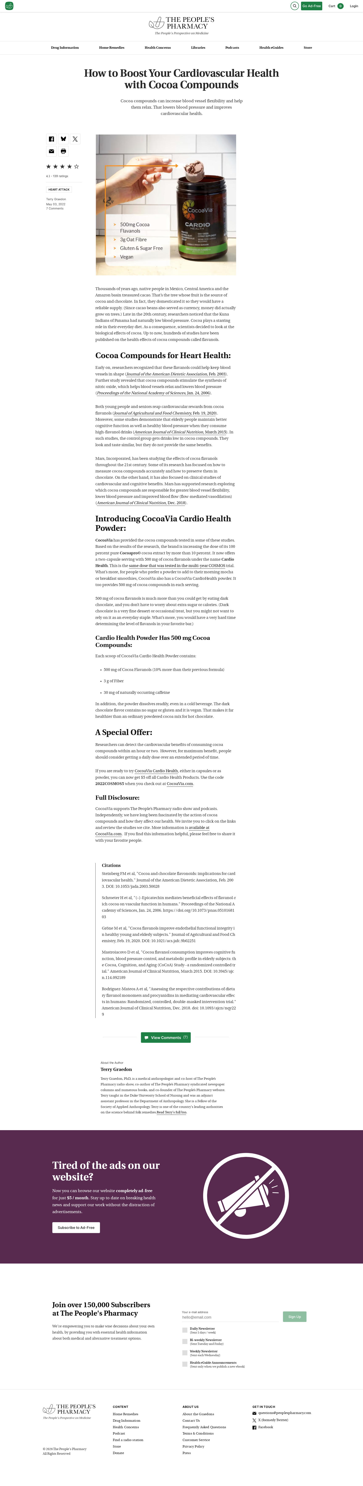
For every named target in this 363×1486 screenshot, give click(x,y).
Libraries (198, 48)
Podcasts (232, 48)
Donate (118, 1453)
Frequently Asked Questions (204, 1427)
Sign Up (294, 1317)
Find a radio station (128, 1440)
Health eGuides (271, 48)
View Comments (169, 1037)
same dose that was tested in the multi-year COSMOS (177, 566)
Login (354, 6)
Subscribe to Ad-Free (76, 1228)
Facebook (265, 1427)
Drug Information (65, 48)
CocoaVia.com (180, 784)
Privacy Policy (193, 1446)
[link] (51, 139)
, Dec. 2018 (141, 503)
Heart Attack (59, 189)
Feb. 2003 (175, 374)
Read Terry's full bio (171, 1112)
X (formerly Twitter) (273, 1420)
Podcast (119, 1433)
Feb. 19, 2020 (165, 414)
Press (187, 1453)
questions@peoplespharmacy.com (284, 1413)
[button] (63, 151)
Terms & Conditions (198, 1433)
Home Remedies (111, 48)
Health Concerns (158, 48)
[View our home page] (9, 6)
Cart (335, 6)
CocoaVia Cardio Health (156, 771)
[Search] (295, 6)
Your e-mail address (195, 1312)
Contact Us (191, 1421)
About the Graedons (198, 1414)
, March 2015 (180, 432)
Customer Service (196, 1440)
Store (308, 48)
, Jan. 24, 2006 (153, 393)
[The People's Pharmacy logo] (181, 24)
